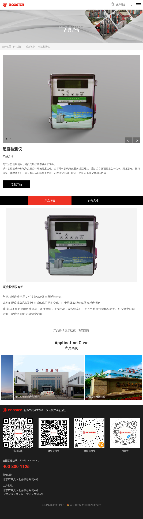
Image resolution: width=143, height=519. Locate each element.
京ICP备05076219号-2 (53, 504)
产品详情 (49, 200)
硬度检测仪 (44, 46)
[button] (128, 140)
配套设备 (30, 46)
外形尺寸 (93, 200)
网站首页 (17, 46)
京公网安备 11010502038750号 (85, 504)
